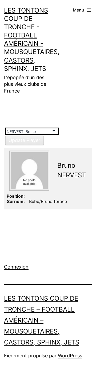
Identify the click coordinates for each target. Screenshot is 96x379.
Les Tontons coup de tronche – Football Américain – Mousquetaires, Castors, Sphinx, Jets (41, 320)
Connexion (16, 267)
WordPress (70, 355)
